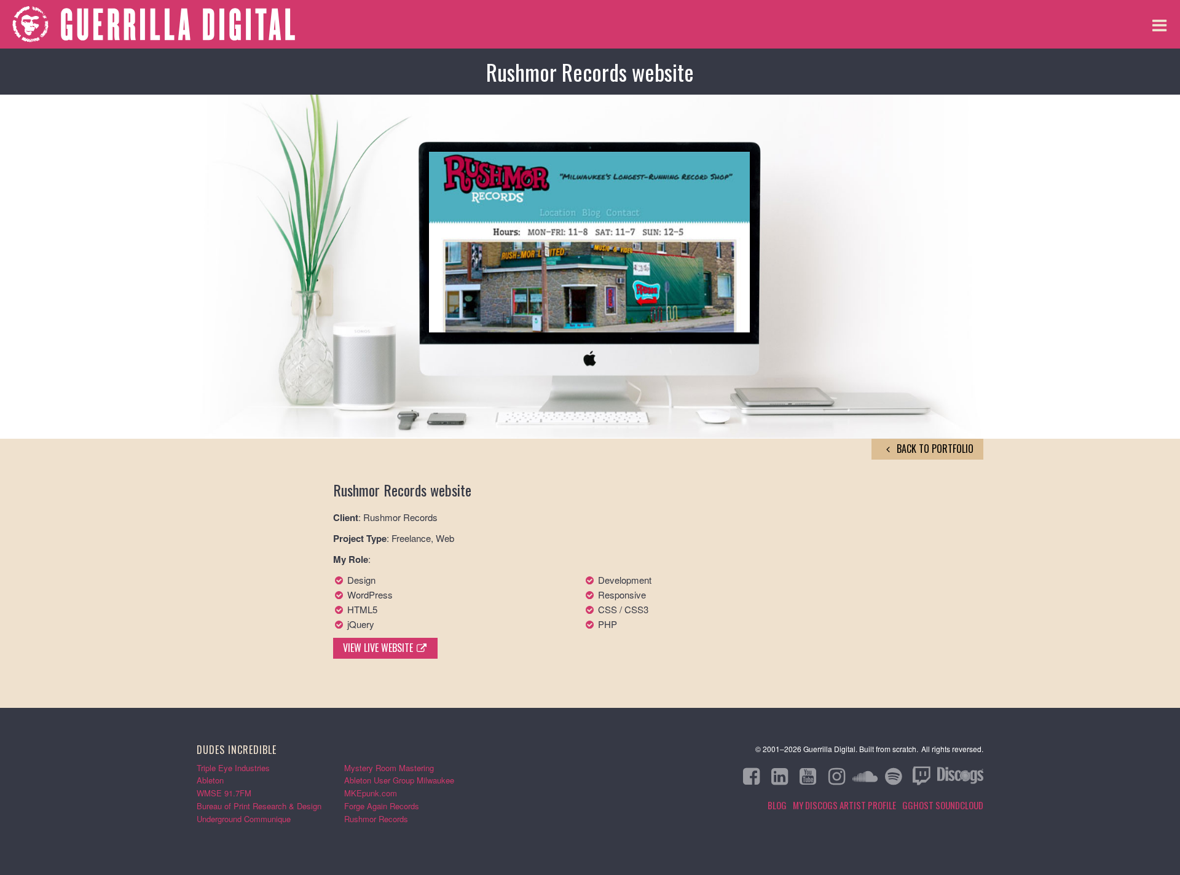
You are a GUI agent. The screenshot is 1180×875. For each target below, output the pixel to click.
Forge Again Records (381, 806)
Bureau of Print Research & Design (259, 806)
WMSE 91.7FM (224, 793)
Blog (777, 805)
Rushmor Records (376, 819)
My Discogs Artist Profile (844, 805)
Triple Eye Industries (233, 768)
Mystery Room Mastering (389, 768)
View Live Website (379, 647)
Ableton (210, 780)
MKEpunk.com (370, 793)
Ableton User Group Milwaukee (399, 780)
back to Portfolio (934, 448)
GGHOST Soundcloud (942, 805)
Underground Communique (244, 819)
